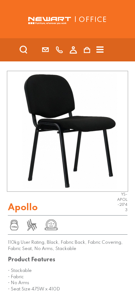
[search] (31, 49)
